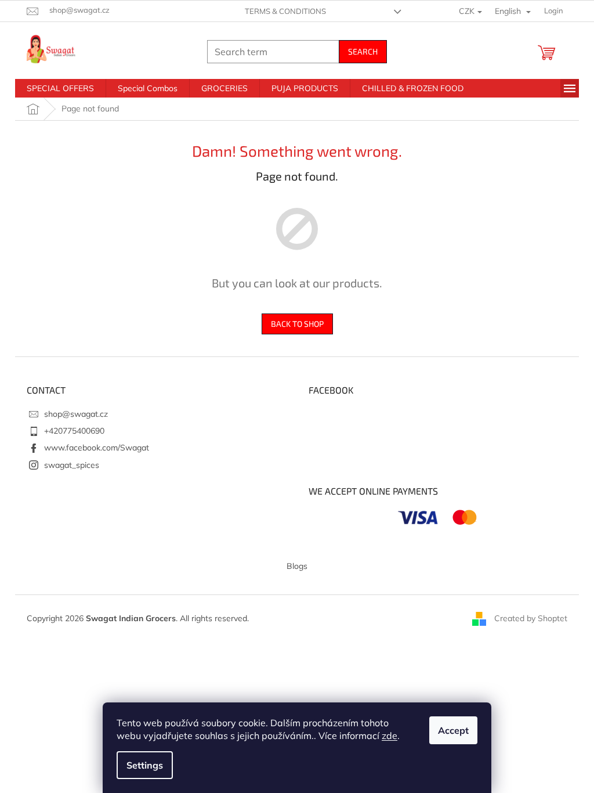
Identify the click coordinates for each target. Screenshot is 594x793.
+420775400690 (74, 431)
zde (389, 735)
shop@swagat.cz (76, 414)
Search (363, 51)
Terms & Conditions (285, 11)
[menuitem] (60, 88)
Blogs (297, 566)
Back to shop (297, 324)
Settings (144, 765)
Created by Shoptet (530, 617)
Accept (453, 730)
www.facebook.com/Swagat (96, 447)
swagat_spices (71, 465)
